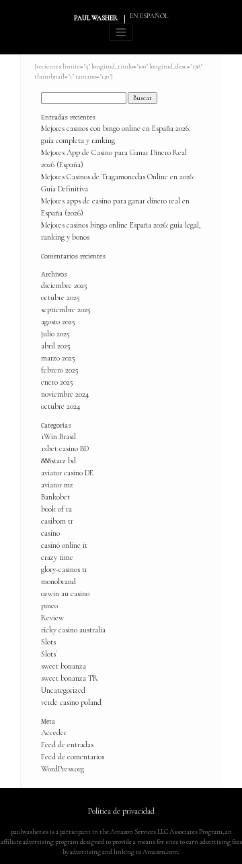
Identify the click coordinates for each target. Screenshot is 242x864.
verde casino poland (71, 702)
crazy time (57, 557)
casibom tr (57, 521)
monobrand (58, 581)
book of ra (56, 509)
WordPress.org (62, 768)
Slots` (49, 654)
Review (52, 617)
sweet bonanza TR (69, 678)
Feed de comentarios (72, 756)
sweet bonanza (63, 666)
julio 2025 (55, 333)
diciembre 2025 (64, 285)
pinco (49, 605)
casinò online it (64, 545)
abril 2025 (56, 345)
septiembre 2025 (66, 309)
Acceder (54, 732)
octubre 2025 (60, 297)
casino (50, 533)
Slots (48, 641)
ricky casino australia (73, 629)
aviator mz (57, 484)
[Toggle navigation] (121, 32)
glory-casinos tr (64, 569)
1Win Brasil (58, 436)
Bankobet (55, 496)
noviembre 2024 (65, 394)
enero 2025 (57, 382)
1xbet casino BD (65, 448)
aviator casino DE (67, 472)
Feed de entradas (67, 744)
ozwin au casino (65, 593)
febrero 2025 (60, 370)
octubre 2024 (60, 406)
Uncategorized (63, 690)
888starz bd (58, 460)
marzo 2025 (58, 358)
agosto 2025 (58, 321)
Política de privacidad (121, 811)
